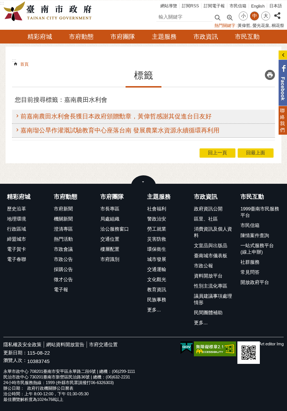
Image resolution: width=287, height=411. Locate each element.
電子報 (61, 289)
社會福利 (156, 209)
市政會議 (63, 249)
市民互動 (247, 36)
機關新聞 (63, 219)
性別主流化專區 (210, 286)
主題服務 (164, 36)
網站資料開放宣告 (65, 344)
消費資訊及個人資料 (213, 232)
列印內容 (270, 75)
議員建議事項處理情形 (213, 299)
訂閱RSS (190, 5)
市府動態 (81, 36)
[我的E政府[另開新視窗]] (186, 347)
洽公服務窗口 (114, 229)
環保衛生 (156, 249)
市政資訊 (205, 36)
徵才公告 (63, 279)
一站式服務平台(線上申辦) (257, 249)
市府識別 (109, 259)
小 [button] (243, 16)
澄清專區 (63, 229)
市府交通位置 (103, 344)
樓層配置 (109, 249)
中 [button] (254, 16)
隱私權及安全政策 (22, 344)
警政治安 (156, 219)
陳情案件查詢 (254, 235)
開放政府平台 (254, 282)
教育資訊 (156, 289)
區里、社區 (206, 219)
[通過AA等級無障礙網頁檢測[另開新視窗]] (215, 348)
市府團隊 (122, 36)
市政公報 (203, 265)
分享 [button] (277, 12)
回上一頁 (217, 152)
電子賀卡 (16, 249)
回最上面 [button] (255, 152)
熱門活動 (63, 239)
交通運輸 (156, 269)
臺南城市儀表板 (210, 255)
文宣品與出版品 (210, 245)
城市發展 (156, 259)
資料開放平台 (208, 276)
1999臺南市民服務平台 (259, 212)
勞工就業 (156, 229)
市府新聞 (63, 209)
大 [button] (265, 16)
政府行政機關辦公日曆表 (50, 388)
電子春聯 (16, 259)
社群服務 (250, 262)
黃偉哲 (244, 25)
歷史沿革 (16, 209)
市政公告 (63, 259)
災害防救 (156, 239)
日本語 (275, 5)
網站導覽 (168, 5)
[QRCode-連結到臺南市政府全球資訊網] (248, 352)
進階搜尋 (229, 17)
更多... (154, 310)
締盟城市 (16, 239)
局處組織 (109, 219)
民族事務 (156, 299)
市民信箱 (238, 5)
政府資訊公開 (208, 209)
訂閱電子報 (214, 5)
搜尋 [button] (217, 17)
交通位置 (109, 239)
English (258, 6)
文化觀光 (156, 279)
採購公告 (63, 269)
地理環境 (16, 219)
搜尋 (161, 16)
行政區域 (16, 229)
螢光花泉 (261, 25)
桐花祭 (278, 25)
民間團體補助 (208, 312)
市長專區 (109, 209)
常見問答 (250, 272)
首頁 (24, 64)
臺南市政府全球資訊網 (49, 11)
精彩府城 (39, 36)
